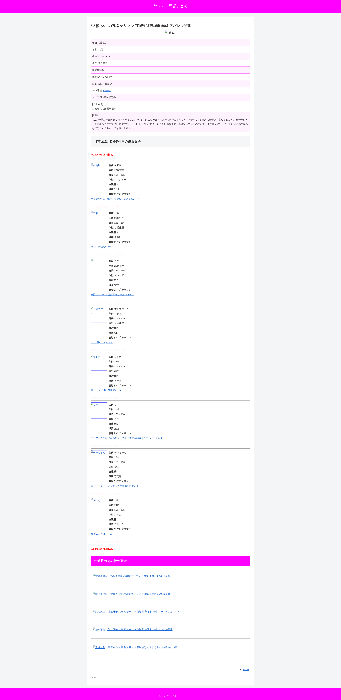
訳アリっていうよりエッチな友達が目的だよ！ (116, 486)
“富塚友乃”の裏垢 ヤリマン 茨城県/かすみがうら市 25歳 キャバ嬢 (142, 647)
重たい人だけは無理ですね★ (106, 390)
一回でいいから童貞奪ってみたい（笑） (112, 294)
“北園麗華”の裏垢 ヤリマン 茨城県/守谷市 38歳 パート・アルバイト (143, 611)
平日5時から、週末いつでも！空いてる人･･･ (115, 198)
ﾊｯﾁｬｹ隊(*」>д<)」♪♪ (102, 342)
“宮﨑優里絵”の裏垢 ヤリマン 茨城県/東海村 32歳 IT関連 (140, 576)
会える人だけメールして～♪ (106, 534)
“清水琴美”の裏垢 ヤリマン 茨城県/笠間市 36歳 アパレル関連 (139, 629)
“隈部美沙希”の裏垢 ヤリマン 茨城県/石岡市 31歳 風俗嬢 (140, 593)
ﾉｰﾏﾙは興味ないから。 (103, 246)
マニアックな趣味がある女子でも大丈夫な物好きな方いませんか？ (127, 438)
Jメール (107, 90)
